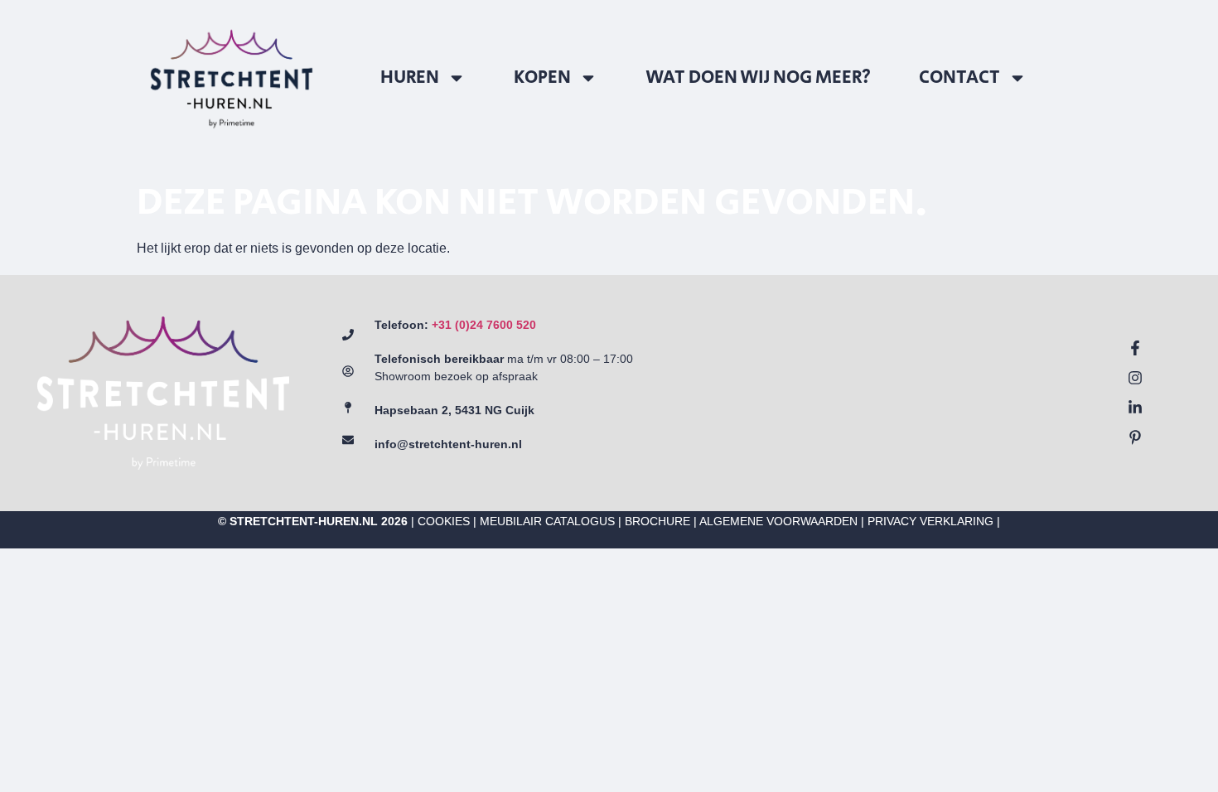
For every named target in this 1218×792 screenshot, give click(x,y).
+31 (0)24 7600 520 (484, 324)
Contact (959, 78)
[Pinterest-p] (1135, 437)
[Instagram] (1135, 378)
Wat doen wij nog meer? (758, 78)
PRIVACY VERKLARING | (934, 521)
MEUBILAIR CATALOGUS (547, 521)
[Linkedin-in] (1135, 408)
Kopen (542, 78)
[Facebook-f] (1135, 348)
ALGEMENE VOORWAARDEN (778, 521)
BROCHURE (657, 521)
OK (1080, 692)
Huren (409, 78)
